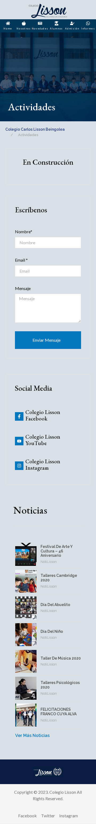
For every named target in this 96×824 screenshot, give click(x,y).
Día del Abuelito (55, 605)
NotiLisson (49, 562)
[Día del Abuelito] (26, 607)
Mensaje (23, 288)
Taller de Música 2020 (61, 658)
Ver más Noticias (32, 735)
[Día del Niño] (26, 634)
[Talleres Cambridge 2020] (26, 581)
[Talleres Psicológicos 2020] (26, 688)
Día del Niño (52, 631)
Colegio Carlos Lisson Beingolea (35, 129)
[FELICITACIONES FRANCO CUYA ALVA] (26, 715)
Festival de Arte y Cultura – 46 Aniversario (56, 551)
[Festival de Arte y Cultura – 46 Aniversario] (26, 554)
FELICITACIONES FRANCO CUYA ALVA (59, 711)
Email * (21, 259)
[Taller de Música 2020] (26, 661)
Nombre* (23, 231)
